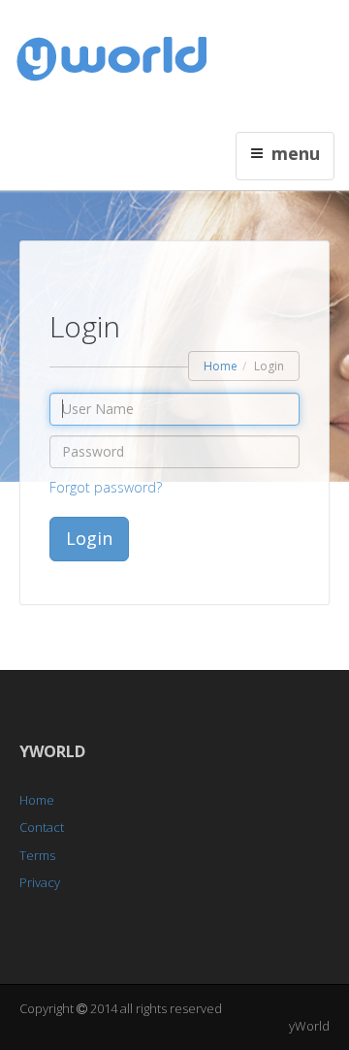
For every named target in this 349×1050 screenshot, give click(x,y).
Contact (41, 827)
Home (221, 366)
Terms (37, 855)
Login (89, 538)
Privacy (39, 882)
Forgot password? (105, 487)
